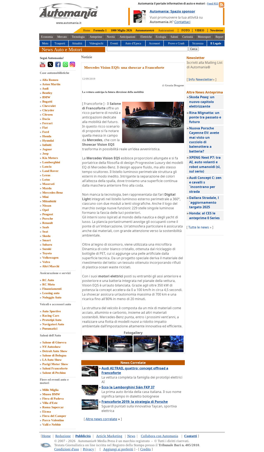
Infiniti (46, 145)
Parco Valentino (53, 420)
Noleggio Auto (51, 297)
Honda (46, 136)
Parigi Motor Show (55, 364)
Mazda (47, 188)
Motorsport (204, 36)
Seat (45, 231)
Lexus (46, 175)
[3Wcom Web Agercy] (46, 447)
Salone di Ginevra (54, 342)
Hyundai (48, 140)
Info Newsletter (201, 79)
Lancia (47, 166)
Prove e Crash (176, 43)
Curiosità (187, 36)
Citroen (47, 114)
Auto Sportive (51, 311)
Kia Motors (50, 158)
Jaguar (47, 149)
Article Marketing (109, 436)
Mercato (62, 36)
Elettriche (146, 36)
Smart (46, 240)
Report (219, 36)
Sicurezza (197, 43)
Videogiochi (96, 43)
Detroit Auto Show (54, 351)
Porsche (47, 218)
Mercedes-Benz (52, 192)
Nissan (46, 205)
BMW (46, 97)
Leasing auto (51, 293)
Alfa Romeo (50, 80)
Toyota (47, 253)
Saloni (174, 36)
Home (86, 30)
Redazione (63, 436)
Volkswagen (50, 257)
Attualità (77, 43)
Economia (47, 36)
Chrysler (48, 110)
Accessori (154, 43)
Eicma (46, 411)
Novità (111, 36)
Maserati (48, 184)
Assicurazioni (166, 30)
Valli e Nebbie (51, 424)
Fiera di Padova (53, 398)
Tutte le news (198, 227)
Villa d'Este (50, 403)
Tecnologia (78, 36)
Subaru (47, 244)
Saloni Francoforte (55, 368)
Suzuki (46, 249)
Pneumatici (49, 328)
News (131, 436)
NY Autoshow (51, 346)
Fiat (45, 127)
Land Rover (50, 171)
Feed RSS (212, 3)
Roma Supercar (53, 407)
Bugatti (47, 101)
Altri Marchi (50, 266)
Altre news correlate (101, 419)
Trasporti (59, 43)
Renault (47, 223)
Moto (45, 43)
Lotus (46, 179)
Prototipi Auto (51, 320)
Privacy (88, 449)
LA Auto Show (52, 359)
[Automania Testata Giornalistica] (68, 18)
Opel (45, 210)
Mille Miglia (50, 390)
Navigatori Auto (53, 324)
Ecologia (161, 36)
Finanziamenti (51, 288)
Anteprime (96, 36)
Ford (45, 132)
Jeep (45, 153)
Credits (145, 449)
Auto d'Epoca (133, 43)
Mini (45, 197)
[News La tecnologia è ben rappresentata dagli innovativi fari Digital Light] (120, 351)
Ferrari (47, 123)
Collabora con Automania (159, 436)
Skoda (46, 236)
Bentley (47, 93)
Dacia (46, 119)
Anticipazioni (127, 36)
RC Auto (48, 280)
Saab (45, 227)
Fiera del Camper (54, 416)
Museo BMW (51, 394)
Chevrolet (49, 106)
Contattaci (182, 22)
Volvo (46, 262)
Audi (45, 88)
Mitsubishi (49, 201)
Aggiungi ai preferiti (118, 449)
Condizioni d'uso (66, 449)
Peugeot (47, 214)
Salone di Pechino (54, 372)
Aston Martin (51, 84)
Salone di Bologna (54, 355)
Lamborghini (51, 162)
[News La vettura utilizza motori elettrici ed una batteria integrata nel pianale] (145, 351)
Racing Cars (50, 315)
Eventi (114, 43)
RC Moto (48, 284)
